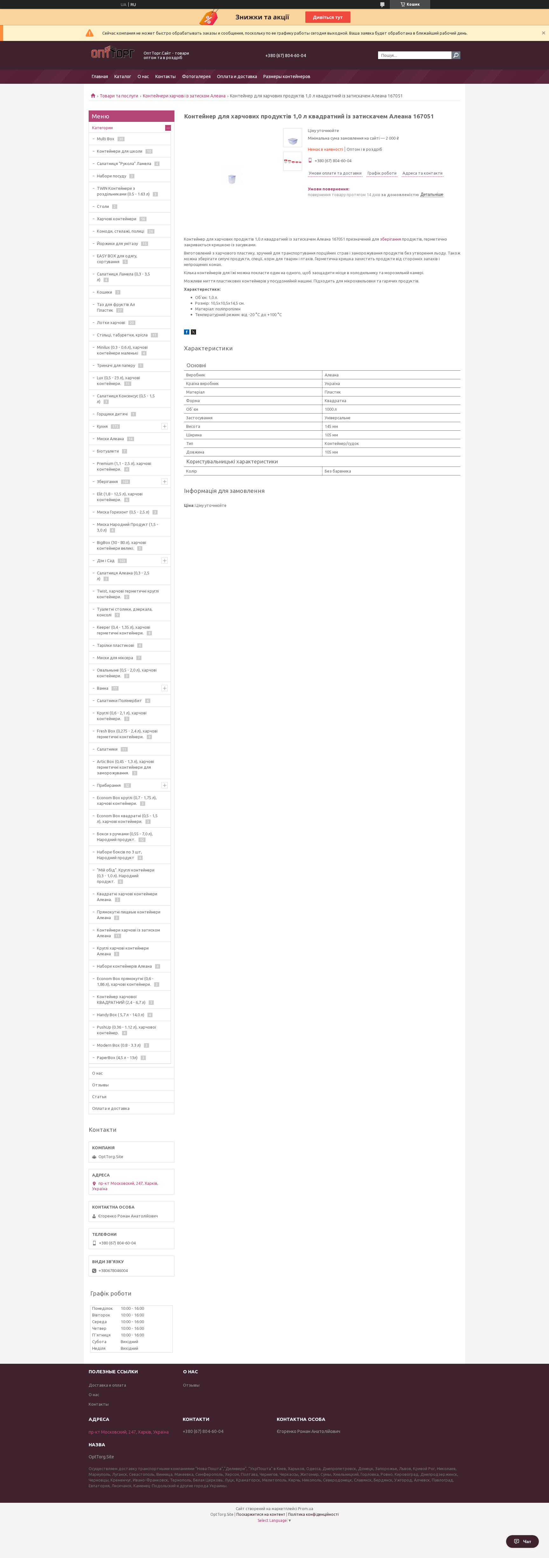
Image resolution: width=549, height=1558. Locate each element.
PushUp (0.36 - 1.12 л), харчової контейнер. (126, 1030)
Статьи (99, 1096)
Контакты (165, 76)
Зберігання (107, 481)
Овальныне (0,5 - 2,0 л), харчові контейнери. (127, 673)
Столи (103, 206)
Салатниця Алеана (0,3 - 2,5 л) (123, 576)
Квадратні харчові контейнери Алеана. (127, 897)
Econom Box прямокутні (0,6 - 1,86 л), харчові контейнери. (125, 981)
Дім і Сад (106, 560)
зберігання (390, 239)
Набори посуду (111, 176)
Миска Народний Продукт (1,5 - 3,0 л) (127, 527)
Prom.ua (305, 1509)
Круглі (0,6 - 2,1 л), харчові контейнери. (121, 716)
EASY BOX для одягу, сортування (117, 259)
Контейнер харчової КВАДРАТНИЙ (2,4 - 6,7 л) (121, 999)
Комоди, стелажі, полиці (120, 231)
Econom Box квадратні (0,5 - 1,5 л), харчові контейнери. (127, 818)
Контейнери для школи (119, 151)
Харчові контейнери (116, 218)
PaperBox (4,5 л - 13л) (117, 1057)
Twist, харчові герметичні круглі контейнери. (128, 594)
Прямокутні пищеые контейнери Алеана (128, 915)
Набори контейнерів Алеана (124, 966)
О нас (143, 76)
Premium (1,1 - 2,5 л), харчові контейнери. (124, 466)
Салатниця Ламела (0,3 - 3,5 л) (123, 277)
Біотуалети (108, 451)
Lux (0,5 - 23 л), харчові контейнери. (118, 380)
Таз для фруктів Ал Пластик (116, 307)
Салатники (107, 749)
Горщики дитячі (112, 414)
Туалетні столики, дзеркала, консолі (124, 612)
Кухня (102, 426)
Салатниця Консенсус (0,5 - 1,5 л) (126, 399)
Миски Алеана (110, 438)
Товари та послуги (119, 95)
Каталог (122, 76)
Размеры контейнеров (286, 76)
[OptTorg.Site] (112, 55)
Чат (527, 1541)
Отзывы (100, 1085)
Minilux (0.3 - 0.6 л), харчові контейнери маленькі (122, 350)
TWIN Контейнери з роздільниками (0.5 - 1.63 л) (123, 191)
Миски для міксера (115, 657)
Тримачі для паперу (116, 365)
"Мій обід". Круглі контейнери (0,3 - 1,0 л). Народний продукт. (125, 876)
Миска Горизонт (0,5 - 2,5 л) (123, 512)
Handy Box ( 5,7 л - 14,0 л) (120, 1014)
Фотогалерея (196, 76)
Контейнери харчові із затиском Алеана (184, 95)
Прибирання (109, 785)
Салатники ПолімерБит (119, 700)
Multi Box (105, 138)
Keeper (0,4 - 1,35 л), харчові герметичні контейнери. (123, 630)
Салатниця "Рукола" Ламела (124, 163)
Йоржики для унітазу (117, 243)
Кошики (104, 292)
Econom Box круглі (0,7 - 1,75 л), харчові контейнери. (127, 800)
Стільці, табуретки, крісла (122, 335)
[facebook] (186, 333)
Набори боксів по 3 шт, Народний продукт (119, 855)
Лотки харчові (111, 322)
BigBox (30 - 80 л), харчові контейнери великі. (121, 545)
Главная (100, 76)
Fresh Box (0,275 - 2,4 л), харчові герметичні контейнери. (127, 734)
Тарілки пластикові (115, 645)
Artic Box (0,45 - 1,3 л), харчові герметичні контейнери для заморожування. (125, 767)
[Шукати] (455, 55)
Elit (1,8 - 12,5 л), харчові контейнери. (120, 497)
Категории (102, 127)
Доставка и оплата (107, 1385)
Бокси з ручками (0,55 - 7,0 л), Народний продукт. (125, 837)
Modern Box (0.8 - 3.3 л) (119, 1045)
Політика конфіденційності (313, 1514)
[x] (193, 333)
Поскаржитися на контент (260, 1514)
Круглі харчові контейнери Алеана (123, 951)
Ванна (102, 688)
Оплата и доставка (237, 76)
